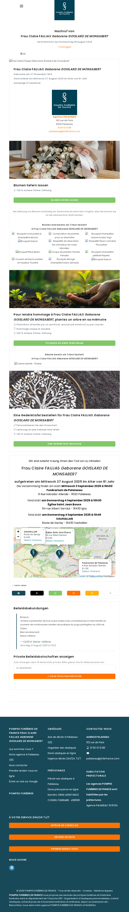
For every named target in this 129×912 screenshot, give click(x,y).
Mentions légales (103, 890)
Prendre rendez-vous (64, 848)
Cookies (87, 890)
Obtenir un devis (64, 837)
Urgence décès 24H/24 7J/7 (64, 758)
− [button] (18, 536)
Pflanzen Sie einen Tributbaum (64, 343)
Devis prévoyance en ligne (63, 789)
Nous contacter (18, 765)
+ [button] (18, 531)
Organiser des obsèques (62, 747)
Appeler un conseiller (64, 825)
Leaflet (82, 576)
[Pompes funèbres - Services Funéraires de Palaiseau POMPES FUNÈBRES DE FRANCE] (64, 10)
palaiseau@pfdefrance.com (64, 131)
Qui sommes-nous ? (21, 749)
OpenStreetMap (96, 576)
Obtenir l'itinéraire (91, 571)
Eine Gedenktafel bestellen (64, 443)
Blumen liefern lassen (64, 200)
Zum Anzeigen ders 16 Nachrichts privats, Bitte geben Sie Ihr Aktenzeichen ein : (59, 662)
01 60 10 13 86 (64, 127)
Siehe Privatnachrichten (66, 676)
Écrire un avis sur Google (23, 781)
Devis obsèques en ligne (62, 753)
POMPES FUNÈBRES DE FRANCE (40, 890)
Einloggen (65, 47)
